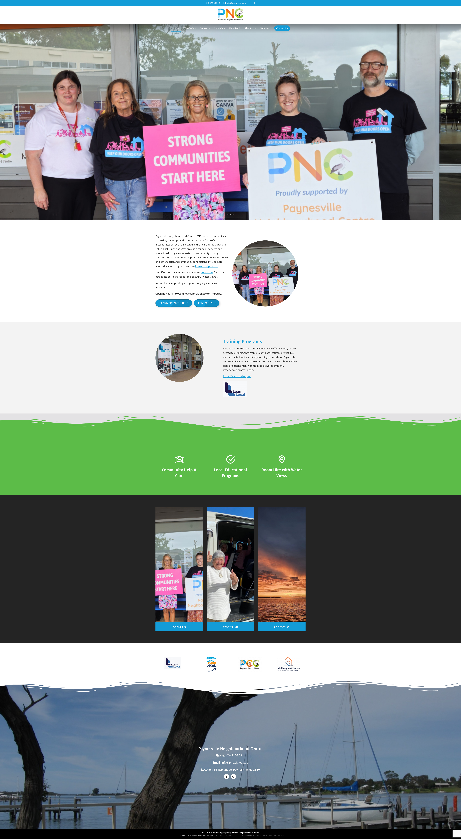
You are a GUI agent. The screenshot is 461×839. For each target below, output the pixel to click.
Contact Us (282, 28)
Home (176, 28)
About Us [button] (250, 28)
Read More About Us (174, 303)
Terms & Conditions (196, 835)
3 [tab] (233, 214)
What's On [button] (188, 28)
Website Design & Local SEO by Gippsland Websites (238, 835)
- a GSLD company (273, 835)
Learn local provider (206, 266)
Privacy (182, 835)
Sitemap (210, 835)
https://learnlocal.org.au (237, 376)
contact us (207, 272)
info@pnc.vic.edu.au (236, 3)
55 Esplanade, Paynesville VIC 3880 (237, 769)
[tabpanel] (230, 122)
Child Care (219, 28)
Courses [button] (204, 28)
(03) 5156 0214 (213, 3)
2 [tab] (230, 214)
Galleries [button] (264, 28)
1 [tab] (228, 214)
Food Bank (235, 28)
